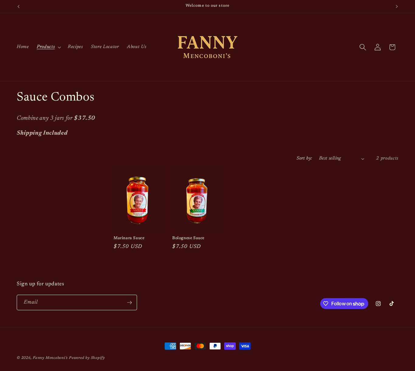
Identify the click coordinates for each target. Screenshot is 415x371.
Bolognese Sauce (188, 238)
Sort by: (304, 158)
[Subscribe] (129, 303)
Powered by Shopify (87, 358)
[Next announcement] (396, 6)
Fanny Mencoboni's (50, 358)
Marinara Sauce (129, 238)
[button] (48, 47)
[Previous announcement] (18, 6)
